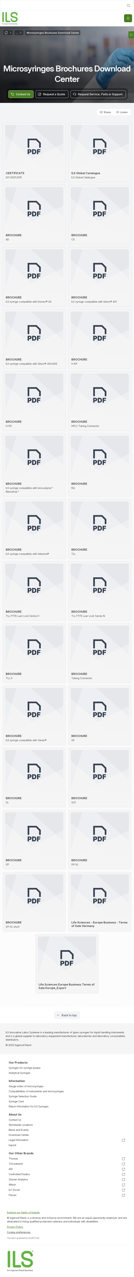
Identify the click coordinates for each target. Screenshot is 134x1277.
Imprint (12, 1145)
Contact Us (15, 1119)
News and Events (19, 1129)
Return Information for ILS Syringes (29, 1106)
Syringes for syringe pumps (24, 1067)
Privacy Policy (15, 1226)
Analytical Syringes (19, 1072)
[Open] (128, 18)
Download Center (19, 1134)
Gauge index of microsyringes (26, 1086)
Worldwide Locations (21, 1124)
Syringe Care (16, 1101)
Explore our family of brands (23, 1212)
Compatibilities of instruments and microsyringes (36, 1091)
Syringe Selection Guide (23, 1096)
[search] (128, 6)
